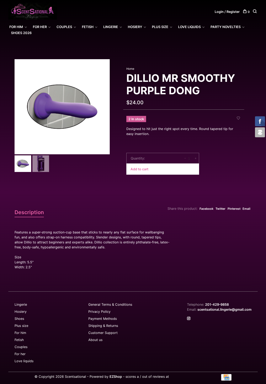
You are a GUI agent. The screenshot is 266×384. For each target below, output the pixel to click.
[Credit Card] (226, 379)
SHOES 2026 (21, 33)
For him (20, 333)
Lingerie (110, 27)
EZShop (116, 376)
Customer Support (103, 333)
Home (130, 68)
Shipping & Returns (103, 326)
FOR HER (40, 27)
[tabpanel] (62, 106)
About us (95, 340)
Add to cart (139, 169)
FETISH (88, 27)
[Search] (255, 11)
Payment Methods (102, 319)
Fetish (19, 340)
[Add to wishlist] (238, 118)
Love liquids (24, 361)
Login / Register (227, 12)
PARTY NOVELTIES (226, 27)
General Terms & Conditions (110, 304)
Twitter (220, 208)
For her (20, 354)
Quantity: (138, 158)
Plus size (21, 326)
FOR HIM (16, 27)
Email (246, 208)
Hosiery (21, 311)
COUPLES (64, 27)
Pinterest (234, 208)
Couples (21, 347)
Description (29, 212)
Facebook (206, 208)
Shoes (19, 319)
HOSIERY (135, 27)
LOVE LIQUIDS (189, 27)
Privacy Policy (99, 311)
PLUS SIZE (160, 27)
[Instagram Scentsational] (188, 319)
